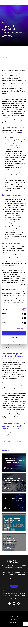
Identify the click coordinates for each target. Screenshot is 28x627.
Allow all (14, 332)
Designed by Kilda (14, 622)
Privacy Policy (14, 618)
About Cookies (14, 619)
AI (3, 52)
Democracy (5, 57)
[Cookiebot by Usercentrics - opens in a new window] (20, 285)
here (21, 132)
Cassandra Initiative (14, 616)
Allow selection (14, 337)
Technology (6, 62)
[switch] (24, 314)
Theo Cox (16, 40)
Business (5, 54)
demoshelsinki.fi (19, 567)
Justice (4, 60)
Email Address (14, 579)
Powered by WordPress (14, 621)
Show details (20, 328)
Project (4, 22)
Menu (25, 2)
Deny (14, 341)
